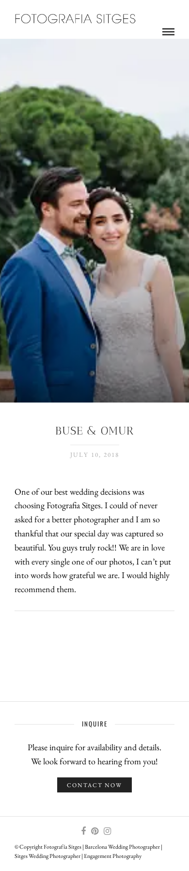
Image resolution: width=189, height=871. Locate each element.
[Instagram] (107, 831)
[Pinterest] (94, 831)
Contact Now (94, 785)
